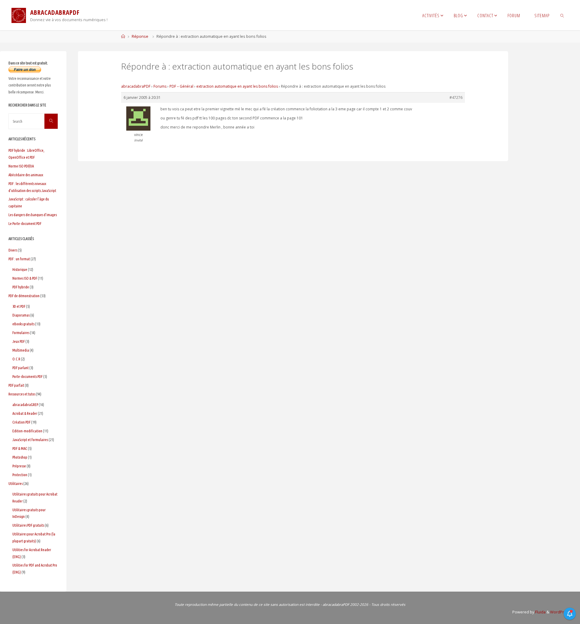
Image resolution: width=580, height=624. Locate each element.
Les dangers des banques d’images (32, 215)
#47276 (456, 97)
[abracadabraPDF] (18, 15)
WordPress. (561, 612)
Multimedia (20, 350)
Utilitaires (15, 483)
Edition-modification (27, 431)
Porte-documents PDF (27, 376)
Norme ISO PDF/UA (21, 166)
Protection (19, 475)
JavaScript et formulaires (30, 439)
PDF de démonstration (24, 296)
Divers (12, 250)
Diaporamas (21, 315)
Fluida (540, 612)
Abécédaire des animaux (25, 175)
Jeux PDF (18, 341)
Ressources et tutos (21, 394)
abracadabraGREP (25, 404)
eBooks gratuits (23, 324)
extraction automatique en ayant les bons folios (237, 86)
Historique (19, 269)
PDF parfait (16, 385)
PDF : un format (19, 259)
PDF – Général (181, 86)
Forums (159, 86)
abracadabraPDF (135, 86)
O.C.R (16, 359)
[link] (562, 15)
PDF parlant (20, 368)
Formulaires (20, 332)
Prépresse (19, 466)
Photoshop (19, 457)
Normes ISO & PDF (24, 278)
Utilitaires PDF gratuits (28, 525)
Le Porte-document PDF (24, 223)
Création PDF (21, 422)
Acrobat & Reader (24, 413)
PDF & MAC (19, 448)
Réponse (140, 36)
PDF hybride (20, 287)
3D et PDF (18, 306)
